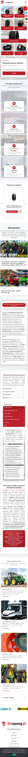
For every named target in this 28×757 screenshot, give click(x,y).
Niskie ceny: (6, 397)
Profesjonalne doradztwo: (9, 391)
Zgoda (14, 754)
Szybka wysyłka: (7, 394)
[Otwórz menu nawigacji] (25, 2)
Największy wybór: (7, 388)
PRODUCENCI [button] (14, 738)
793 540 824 (15, 538)
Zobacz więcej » (18, 463)
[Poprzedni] (2, 203)
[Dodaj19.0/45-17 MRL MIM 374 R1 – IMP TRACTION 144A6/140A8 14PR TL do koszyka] (20, 211)
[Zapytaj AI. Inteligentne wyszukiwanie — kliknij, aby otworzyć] (25, 8)
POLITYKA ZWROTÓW (14, 744)
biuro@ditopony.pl (14, 729)
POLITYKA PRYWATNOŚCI (14, 746)
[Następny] (25, 203)
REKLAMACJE (14, 741)
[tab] (14, 407)
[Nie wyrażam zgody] (26, 752)
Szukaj (14, 73)
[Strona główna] (14, 732)
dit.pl (9, 2)
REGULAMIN (14, 735)
